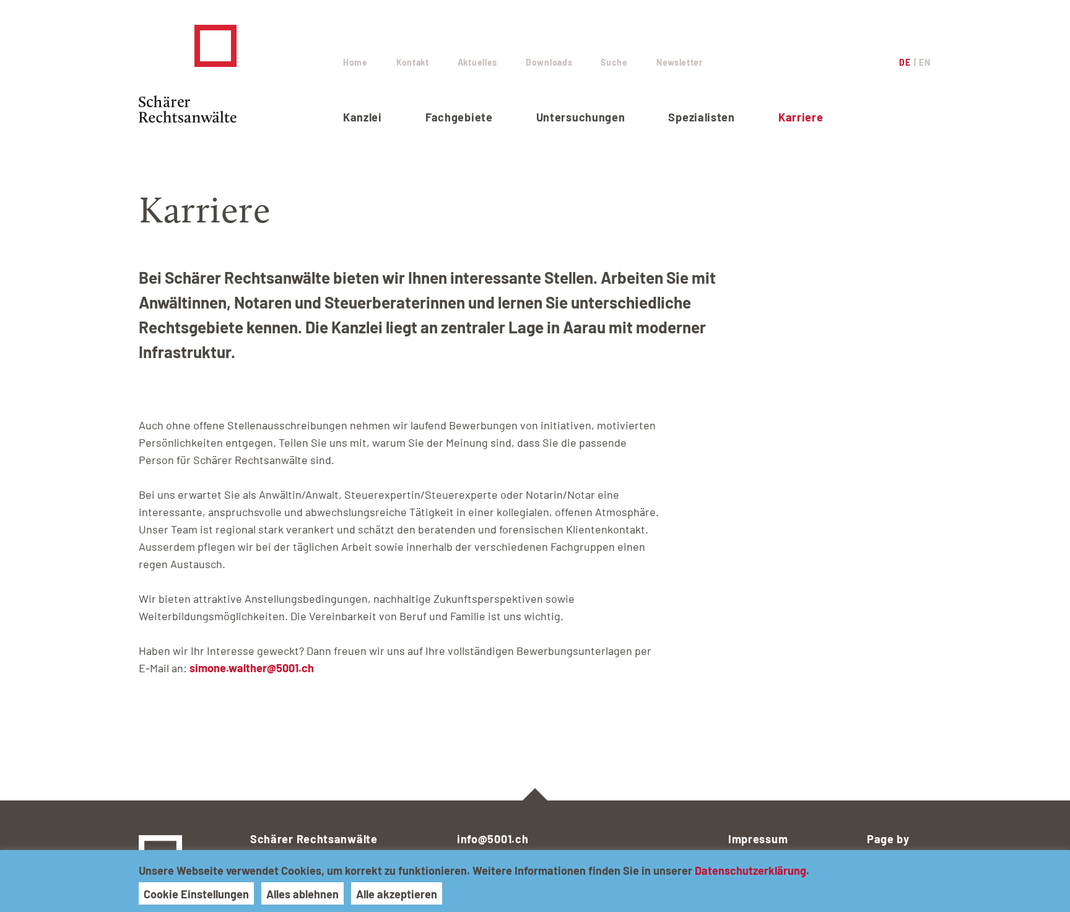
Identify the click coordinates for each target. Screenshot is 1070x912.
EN (924, 62)
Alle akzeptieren (396, 894)
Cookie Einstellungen (196, 894)
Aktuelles (477, 62)
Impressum (758, 839)
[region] (535, 881)
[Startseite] (241, 74)
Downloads (549, 62)
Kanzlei (362, 117)
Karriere (801, 117)
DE (904, 62)
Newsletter (679, 62)
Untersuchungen (580, 117)
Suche (614, 62)
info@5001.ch (492, 839)
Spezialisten (701, 117)
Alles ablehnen (302, 894)
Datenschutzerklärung (750, 870)
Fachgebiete (459, 117)
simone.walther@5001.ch (251, 668)
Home (355, 62)
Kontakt (412, 62)
